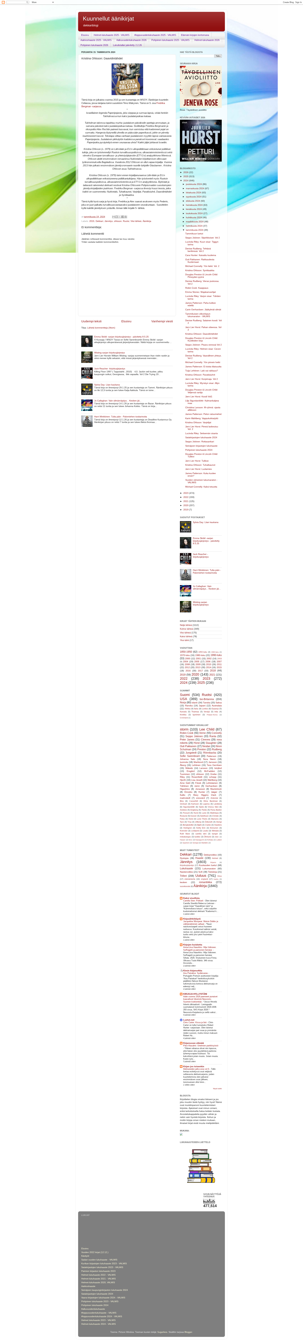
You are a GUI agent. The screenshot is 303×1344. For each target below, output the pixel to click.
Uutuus (200, 876)
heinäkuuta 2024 (194, 205)
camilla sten (201, 834)
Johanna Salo (187, 759)
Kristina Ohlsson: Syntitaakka (199, 270)
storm (184, 729)
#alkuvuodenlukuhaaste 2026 (131, 40)
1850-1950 (186, 651)
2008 (187, 664)
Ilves (190, 840)
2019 (186, 509)
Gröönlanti (184, 718)
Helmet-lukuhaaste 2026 (207, 40)
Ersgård (191, 771)
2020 (186, 505)
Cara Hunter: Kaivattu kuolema (200, 255)
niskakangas (185, 837)
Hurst (196, 813)
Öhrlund (207, 837)
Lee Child (206, 729)
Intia (216, 712)
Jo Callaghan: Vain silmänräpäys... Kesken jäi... (117, 401)
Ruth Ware (185, 834)
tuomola (184, 762)
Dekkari (99, 221)
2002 (209, 658)
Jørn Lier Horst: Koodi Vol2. (199, 396)
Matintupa (214, 813)
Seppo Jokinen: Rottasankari (199, 441)
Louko (205, 831)
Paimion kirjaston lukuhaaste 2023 (98, 1271)
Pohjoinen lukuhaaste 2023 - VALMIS (99, 1301)
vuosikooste (185, 886)
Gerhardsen (211, 786)
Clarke (208, 825)
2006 (208, 661)
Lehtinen (196, 765)
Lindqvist (195, 831)
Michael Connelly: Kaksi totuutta (201, 487)
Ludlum (219, 840)
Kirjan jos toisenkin (193, 1066)
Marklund (198, 762)
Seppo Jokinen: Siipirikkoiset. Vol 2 (202, 238)
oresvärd (200, 798)
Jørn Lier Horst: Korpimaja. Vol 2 (201, 379)
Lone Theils (202, 819)
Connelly (217, 732)
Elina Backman (211, 801)
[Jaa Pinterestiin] (125, 216)
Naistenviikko (186, 872)
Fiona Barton (216, 810)
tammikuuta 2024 (195, 230)
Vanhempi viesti (162, 321)
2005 (196, 661)
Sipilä (201, 807)
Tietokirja (212, 872)
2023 (186, 493)
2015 (91, 221)
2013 (197, 667)
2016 (188, 671)
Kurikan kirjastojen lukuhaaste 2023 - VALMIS (104, 1263)
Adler (217, 837)
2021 (186, 501)
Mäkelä (189, 768)
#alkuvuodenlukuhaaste (93, 1309)
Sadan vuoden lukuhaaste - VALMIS (99, 1260)
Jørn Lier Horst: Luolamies (198, 469)
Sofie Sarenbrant (190, 756)
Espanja (215, 709)
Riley (182, 777)
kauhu (216, 879)
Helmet (215, 858)
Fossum (186, 813)
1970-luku (185, 655)
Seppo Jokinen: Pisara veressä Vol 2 (203, 345)
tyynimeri (196, 715)
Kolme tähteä (186, 629)
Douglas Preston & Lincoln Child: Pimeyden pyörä (201, 275)
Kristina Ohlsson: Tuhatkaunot (200, 465)
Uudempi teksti (91, 321)
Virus (219, 876)
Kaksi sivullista (191, 898)
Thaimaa (195, 712)
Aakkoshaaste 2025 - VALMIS (96, 40)
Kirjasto (213, 862)
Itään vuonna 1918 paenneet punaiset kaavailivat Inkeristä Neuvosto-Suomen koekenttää (200, 999)
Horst (197, 742)
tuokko (197, 837)
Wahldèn (204, 843)
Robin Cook (186, 732)
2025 (186, 176)
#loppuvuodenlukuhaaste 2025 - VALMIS (155, 35)
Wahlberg (212, 780)
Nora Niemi (209, 759)
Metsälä (215, 831)
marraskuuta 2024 (195, 188)
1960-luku (215, 652)
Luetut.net (188, 1020)
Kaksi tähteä (186, 636)
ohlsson (118, 221)
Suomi (185, 695)
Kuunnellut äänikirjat (108, 18)
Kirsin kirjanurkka (192, 970)
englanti (204, 879)
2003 (219, 659)
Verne (202, 732)
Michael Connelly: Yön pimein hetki (202, 362)
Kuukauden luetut (208, 865)
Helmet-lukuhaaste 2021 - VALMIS (98, 1279)
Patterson (211, 756)
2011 (219, 664)
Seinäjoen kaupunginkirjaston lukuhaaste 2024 (104, 1290)
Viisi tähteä (136, 221)
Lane (204, 813)
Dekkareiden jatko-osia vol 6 (196, 1069)
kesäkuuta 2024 (194, 209)
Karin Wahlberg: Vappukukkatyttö (201, 418)
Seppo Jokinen (194, 736)
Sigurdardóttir (189, 807)
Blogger (188, 1332)
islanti (194, 702)
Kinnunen (214, 828)
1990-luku (216, 655)
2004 (185, 661)
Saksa (219, 702)
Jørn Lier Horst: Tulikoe (197, 461)
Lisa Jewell (196, 780)
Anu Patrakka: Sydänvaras (195, 973)
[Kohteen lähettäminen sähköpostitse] (113, 216)
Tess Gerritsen (214, 765)
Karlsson (195, 804)
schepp (212, 777)
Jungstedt (191, 752)
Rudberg (217, 749)
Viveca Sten (213, 807)
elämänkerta (189, 879)
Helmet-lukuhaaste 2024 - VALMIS (98, 1324)
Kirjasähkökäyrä (192, 919)
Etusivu (85, 35)
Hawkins (218, 825)
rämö (197, 786)
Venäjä (207, 712)
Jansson (212, 762)
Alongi (219, 822)
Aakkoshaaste (88, 1286)
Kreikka (183, 715)
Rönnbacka (209, 752)
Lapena (206, 804)
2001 (198, 658)
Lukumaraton (209, 868)
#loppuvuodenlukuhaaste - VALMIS (98, 1313)
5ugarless (162, 1332)
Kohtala (210, 840)
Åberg (183, 765)
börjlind (218, 768)
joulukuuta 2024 (194, 184)
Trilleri (183, 875)
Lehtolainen (212, 783)
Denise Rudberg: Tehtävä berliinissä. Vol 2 (198, 249)
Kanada (183, 712)
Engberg (194, 810)
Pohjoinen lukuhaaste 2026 (94, 45)
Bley (182, 801)
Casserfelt (193, 801)
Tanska (206, 702)
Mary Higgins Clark (204, 795)
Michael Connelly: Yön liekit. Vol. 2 (202, 266)
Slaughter (211, 742)
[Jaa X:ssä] (119, 216)
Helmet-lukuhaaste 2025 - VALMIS (111, 35)
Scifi (200, 872)
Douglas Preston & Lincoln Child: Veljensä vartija (201, 391)
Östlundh (209, 822)
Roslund (183, 816)
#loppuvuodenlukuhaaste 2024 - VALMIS (101, 1316)
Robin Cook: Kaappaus (196, 288)
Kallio (182, 795)
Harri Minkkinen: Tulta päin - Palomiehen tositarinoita (120, 416)
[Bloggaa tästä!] (116, 216)
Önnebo (188, 792)
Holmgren (187, 828)
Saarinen (186, 843)
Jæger (214, 792)
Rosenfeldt (197, 777)
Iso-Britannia (207, 699)
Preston (201, 749)
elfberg (198, 822)
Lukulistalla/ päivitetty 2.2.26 (127, 45)
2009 (198, 664)
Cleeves (205, 739)
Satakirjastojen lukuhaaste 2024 (201, 437)
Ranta (212, 736)
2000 (187, 658)
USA (183, 699)
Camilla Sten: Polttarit (193, 900)
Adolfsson (204, 816)
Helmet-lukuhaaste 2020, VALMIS (98, 1282)
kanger (215, 834)
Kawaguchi (200, 840)
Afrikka (187, 709)
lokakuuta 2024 (194, 192)
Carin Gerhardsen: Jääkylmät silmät (203, 309)
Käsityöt (85, 1256)
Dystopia (184, 858)
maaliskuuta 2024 (195, 221)
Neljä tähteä (186, 625)
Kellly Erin (201, 828)
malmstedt (185, 798)
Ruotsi (126, 221)
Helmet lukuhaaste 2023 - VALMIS (98, 1320)
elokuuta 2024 (193, 201)
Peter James (187, 739)
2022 (186, 497)
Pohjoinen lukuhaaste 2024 (198, 450)
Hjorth (183, 780)
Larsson (203, 768)
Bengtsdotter (188, 825)
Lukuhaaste (186, 868)
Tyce (182, 822)
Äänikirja (147, 221)
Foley (182, 819)
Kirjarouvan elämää (193, 1043)
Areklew (183, 810)
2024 (186, 180)
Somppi (195, 843)
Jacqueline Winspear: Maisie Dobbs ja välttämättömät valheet (200, 922)
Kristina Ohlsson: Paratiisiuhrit (200, 375)
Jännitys (108, 221)
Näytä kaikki (217, 1088)
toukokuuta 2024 (194, 213)
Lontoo (205, 709)
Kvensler (183, 831)
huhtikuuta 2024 (194, 217)
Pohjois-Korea (212, 715)
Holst (191, 819)
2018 (213, 670)
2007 (219, 661)
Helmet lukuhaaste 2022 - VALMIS (98, 1275)
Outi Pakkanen (188, 746)
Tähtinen (184, 786)
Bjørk (199, 825)
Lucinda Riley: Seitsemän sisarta (201, 433)
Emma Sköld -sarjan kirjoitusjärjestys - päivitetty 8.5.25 (121, 337)
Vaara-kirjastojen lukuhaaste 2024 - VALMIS (103, 1297)
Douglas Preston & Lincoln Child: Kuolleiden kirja (201, 339)
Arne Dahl (185, 783)
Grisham (183, 804)
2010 (208, 664)
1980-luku (200, 655)
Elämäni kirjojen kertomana (195, 35)
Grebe (213, 774)
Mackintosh (216, 789)
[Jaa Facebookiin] (122, 216)
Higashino (185, 789)
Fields (204, 810)
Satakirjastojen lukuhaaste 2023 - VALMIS (102, 1267)
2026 (186, 172)
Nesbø (206, 746)
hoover (194, 816)
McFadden (209, 771)
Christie (215, 816)
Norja (183, 702)
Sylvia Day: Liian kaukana (107, 385)
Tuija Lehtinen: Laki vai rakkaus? (201, 371)
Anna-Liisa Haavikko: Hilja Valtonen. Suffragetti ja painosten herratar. (199, 948)
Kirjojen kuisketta (192, 945)
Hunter (201, 792)
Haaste (199, 858)
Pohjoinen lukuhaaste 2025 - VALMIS (170, 40)
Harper (182, 840)
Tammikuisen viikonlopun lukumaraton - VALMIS (197, 315)
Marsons (215, 819)
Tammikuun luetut (194, 233)
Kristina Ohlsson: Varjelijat (198, 422)
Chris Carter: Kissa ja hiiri (195, 1022)
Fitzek (198, 783)
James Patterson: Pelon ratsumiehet (203, 414)
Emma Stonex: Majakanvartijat (200, 292)
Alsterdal (214, 798)
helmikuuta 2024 (194, 226)
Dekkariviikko (210, 855)
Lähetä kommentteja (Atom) (101, 328)
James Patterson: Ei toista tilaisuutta (203, 366)
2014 (208, 667)
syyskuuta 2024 (194, 196)
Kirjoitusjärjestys (187, 865)
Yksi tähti (184, 640)
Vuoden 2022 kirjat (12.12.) (94, 1252)
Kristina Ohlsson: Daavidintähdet (201, 334)
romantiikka (205, 882)
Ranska (189, 705)
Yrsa (189, 822)
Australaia (217, 705)
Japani (202, 705)
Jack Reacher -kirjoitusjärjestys (109, 368)
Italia (196, 709)
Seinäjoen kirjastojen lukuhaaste (201, 446)
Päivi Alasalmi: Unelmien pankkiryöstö (200, 1045)
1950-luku (202, 652)
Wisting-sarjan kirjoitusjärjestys (109, 353)
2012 (187, 667)
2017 (200, 671)
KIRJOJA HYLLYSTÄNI (195, 994)
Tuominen (185, 774)
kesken (183, 882)
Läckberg (218, 804)
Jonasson (200, 789)
